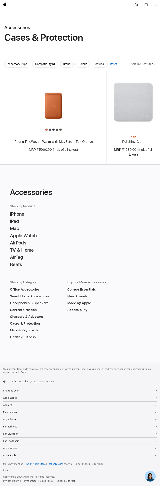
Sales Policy (46, 481)
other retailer (56, 464)
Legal (59, 481)
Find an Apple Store (35, 464)
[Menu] (155, 4)
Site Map (70, 481)
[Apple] (4, 381)
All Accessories (20, 381)
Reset (113, 64)
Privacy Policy (11, 481)
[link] (150, 476)
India (5, 470)
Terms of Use (29, 481)
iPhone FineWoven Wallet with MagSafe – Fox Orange (53, 142)
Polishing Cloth (133, 142)
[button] (136, 4)
